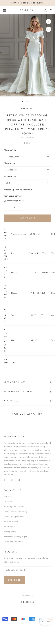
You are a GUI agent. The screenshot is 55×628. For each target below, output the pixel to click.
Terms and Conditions (14, 541)
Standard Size (10, 176)
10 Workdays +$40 (15, 200)
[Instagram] (12, 480)
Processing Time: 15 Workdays (18, 189)
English (26, 595)
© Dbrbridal (27, 602)
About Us (8, 496)
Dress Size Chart (15, 382)
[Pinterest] (19, 480)
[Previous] (16, 101)
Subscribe (14, 580)
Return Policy (9, 526)
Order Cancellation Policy (15, 511)
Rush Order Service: (13, 195)
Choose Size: (10, 163)
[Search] (45, 10)
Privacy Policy (10, 531)
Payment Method (11, 521)
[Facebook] (5, 480)
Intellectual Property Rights (15, 536)
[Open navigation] (4, 10)
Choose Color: (10, 150)
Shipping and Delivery (18, 391)
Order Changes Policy (14, 516)
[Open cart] (51, 10)
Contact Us (8, 501)
